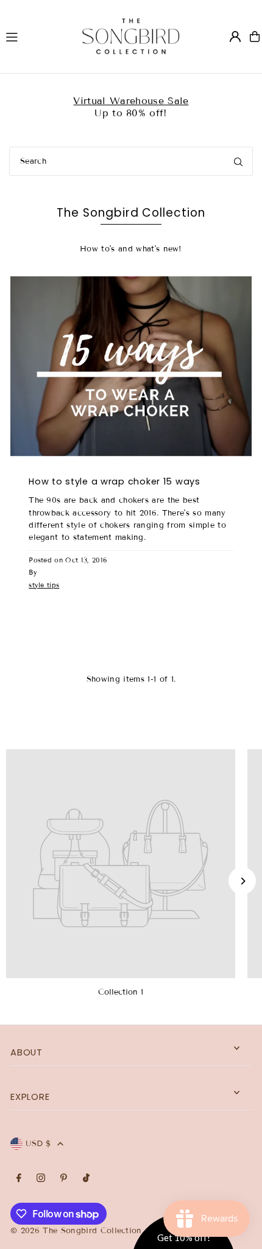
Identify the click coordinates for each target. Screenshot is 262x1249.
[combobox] (131, 161)
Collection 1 (120, 992)
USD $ (38, 1144)
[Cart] (255, 36)
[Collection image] (120, 863)
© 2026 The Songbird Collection (77, 1231)
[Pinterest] (63, 1179)
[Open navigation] (32, 36)
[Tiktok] (86, 1179)
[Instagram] (41, 1179)
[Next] (242, 881)
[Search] (238, 161)
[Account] (235, 36)
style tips (44, 585)
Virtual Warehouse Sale (130, 101)
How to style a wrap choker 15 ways (114, 481)
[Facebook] (18, 1179)
